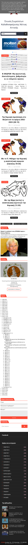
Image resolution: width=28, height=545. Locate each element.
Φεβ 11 (6, 370)
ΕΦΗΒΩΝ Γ (6, 467)
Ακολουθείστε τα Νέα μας (14, 289)
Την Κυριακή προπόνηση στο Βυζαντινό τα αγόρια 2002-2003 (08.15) (14, 119)
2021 (3, 307)
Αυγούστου (6, 324)
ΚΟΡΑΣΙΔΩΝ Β (7, 473)
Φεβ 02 (6, 384)
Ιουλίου (5, 325)
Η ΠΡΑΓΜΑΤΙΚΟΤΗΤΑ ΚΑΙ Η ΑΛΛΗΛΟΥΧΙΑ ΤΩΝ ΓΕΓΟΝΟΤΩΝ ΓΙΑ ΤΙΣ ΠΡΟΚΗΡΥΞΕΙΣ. (17, 520)
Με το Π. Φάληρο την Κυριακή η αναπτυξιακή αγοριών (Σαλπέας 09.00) (14, 161)
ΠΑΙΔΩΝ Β (6, 488)
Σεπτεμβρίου (6, 322)
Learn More (12, 11)
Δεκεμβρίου (6, 318)
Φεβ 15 (6, 364)
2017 (3, 313)
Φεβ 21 (6, 355)
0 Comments (17, 81)
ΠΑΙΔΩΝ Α (6, 485)
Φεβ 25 (6, 350)
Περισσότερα (14, 92)
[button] (12, 52)
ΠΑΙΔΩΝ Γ (6, 491)
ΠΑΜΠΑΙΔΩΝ (7, 494)
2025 (3, 301)
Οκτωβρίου (6, 321)
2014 (3, 388)
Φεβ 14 (6, 365)
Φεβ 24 (6, 352)
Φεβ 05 (6, 379)
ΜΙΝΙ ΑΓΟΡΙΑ (7, 476)
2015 (3, 316)
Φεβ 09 (6, 373)
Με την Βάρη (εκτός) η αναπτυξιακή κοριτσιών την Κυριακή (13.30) (14, 202)
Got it (18, 11)
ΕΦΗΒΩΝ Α (7, 462)
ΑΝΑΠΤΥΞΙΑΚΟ (6, 99)
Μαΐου (5, 328)
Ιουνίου (5, 327)
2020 (3, 308)
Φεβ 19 (6, 358)
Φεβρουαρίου (6, 333)
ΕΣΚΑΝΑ (3, 542)
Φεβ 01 (6, 385)
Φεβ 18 (6, 359)
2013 (3, 390)
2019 (3, 310)
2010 (3, 395)
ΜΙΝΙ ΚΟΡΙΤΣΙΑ (8, 479)
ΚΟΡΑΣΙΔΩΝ (7, 470)
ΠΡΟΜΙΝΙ (6, 497)
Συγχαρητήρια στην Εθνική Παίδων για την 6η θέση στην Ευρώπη (17, 533)
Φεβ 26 (6, 337)
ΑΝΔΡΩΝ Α (7, 447)
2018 (3, 311)
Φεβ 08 (6, 375)
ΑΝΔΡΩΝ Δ (6, 456)
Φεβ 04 (6, 381)
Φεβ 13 (6, 367)
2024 (3, 302)
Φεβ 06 (6, 378)
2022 (3, 305)
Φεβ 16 (6, 362)
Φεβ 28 (6, 334)
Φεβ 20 (6, 356)
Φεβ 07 (6, 376)
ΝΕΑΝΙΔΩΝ (6, 482)
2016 (3, 314)
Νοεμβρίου (6, 319)
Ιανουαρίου (6, 387)
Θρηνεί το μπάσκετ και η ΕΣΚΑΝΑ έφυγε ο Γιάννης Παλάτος (16, 514)
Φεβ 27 (6, 336)
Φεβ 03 (6, 382)
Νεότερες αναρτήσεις (6, 223)
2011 (3, 393)
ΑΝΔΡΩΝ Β (5, 55)
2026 (3, 299)
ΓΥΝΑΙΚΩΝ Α (7, 459)
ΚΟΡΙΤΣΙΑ (5, 182)
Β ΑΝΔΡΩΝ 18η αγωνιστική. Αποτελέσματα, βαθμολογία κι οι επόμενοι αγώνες (14, 76)
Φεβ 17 (6, 361)
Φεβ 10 (6, 372)
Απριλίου (5, 330)
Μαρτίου (5, 331)
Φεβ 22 (6, 353)
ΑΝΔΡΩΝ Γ (6, 453)
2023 (3, 304)
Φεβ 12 (6, 369)
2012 (3, 391)
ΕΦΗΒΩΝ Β (6, 464)
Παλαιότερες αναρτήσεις (20, 223)
